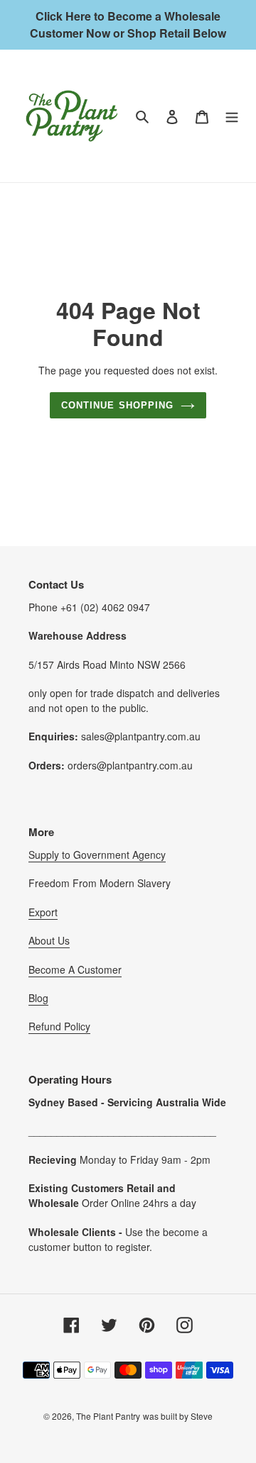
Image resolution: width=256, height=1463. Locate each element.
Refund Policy (59, 1026)
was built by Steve (178, 1416)
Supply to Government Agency (97, 854)
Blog (38, 998)
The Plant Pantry (108, 1416)
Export (43, 912)
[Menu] (232, 116)
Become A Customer (75, 969)
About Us (49, 940)
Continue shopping (117, 405)
